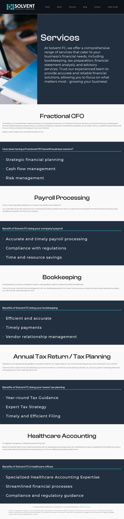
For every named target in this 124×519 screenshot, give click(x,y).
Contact (97, 7)
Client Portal (113, 7)
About (59, 7)
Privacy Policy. (85, 507)
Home (47, 7)
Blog (85, 7)
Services (72, 7)
